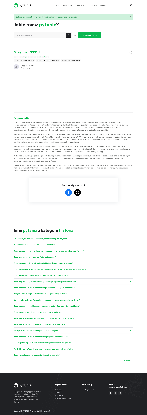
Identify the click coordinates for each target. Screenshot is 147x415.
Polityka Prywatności (63, 399)
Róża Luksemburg (20, 57)
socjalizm (32, 57)
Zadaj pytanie (81, 5)
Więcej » (127, 360)
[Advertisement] (73, 93)
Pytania (56, 5)
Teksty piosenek (88, 390)
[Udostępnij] (130, 53)
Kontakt (103, 5)
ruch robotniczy (43, 57)
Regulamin (59, 396)
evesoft (47, 411)
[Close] (130, 17)
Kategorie (66, 5)
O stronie (93, 5)
